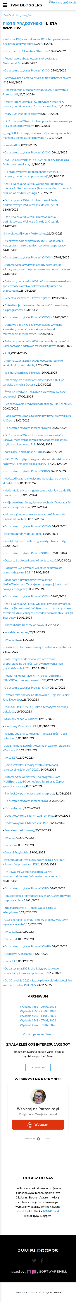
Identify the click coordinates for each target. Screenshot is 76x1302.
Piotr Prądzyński (22, 23)
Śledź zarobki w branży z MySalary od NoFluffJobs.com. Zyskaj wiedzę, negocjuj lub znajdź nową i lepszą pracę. (36, 584)
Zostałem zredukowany (19, 830)
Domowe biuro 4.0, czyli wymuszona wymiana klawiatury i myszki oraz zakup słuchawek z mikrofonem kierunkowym (32, 329)
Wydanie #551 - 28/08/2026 (38, 1006)
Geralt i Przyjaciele (16, 852)
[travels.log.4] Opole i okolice (23, 533)
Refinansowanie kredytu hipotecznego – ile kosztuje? (37, 403)
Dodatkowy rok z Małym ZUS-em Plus (28, 815)
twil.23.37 (10, 757)
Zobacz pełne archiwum (38, 1034)
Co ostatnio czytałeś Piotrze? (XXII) (27, 596)
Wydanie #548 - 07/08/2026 (38, 1020)
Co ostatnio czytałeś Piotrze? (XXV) (27, 471)
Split (7, 353)
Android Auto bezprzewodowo (24, 624)
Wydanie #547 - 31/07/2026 (38, 1025)
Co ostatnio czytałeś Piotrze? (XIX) (26, 888)
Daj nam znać (38, 1067)
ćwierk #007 (12, 145)
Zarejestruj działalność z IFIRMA (25, 451)
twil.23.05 (10, 931)
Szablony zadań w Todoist (20, 718)
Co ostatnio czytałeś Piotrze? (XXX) (27, 70)
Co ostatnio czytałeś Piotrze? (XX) (26, 800)
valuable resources (16, 632)
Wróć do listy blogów (18, 15)
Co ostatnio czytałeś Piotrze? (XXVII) (28, 317)
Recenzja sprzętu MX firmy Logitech (27, 298)
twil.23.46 (10, 639)
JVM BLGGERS (26, 5)
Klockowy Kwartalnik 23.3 (21, 726)
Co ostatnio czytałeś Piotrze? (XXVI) (27, 427)
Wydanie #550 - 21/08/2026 (38, 1011)
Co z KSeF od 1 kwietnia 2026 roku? (27, 51)
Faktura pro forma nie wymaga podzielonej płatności (37, 647)
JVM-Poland (51, 1211)
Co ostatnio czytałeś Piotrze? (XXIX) (27, 152)
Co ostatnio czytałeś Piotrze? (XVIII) (27, 946)
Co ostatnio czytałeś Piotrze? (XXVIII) (28, 257)
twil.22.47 (10, 961)
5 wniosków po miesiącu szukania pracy (29, 793)
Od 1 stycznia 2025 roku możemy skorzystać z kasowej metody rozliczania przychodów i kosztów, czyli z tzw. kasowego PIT (35, 439)
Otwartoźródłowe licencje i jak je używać (30, 560)
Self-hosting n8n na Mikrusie (22, 372)
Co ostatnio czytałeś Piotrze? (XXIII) (27, 553)
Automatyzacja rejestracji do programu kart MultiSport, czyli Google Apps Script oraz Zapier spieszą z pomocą (33, 781)
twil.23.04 (10, 939)
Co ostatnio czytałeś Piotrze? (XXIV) (27, 526)
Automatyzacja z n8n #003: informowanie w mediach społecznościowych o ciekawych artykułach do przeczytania (37, 285)
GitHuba (23, 1211)
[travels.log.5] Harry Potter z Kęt (25, 233)
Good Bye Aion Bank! (18, 953)
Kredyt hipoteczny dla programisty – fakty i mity (34, 541)
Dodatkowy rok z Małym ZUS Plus (26, 823)
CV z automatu (13, 808)
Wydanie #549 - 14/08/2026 (38, 1015)
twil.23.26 (10, 845)
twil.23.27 (10, 837)
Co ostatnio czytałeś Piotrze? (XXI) (26, 687)
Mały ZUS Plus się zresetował (23, 113)
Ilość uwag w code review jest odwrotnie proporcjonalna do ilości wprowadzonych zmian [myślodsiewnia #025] (33, 663)
